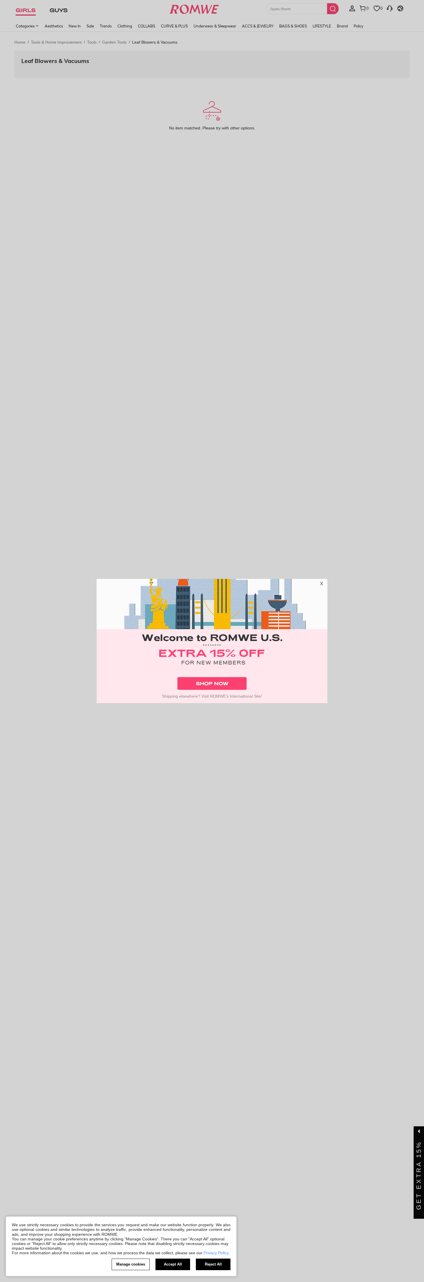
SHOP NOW (212, 683)
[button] (321, 584)
